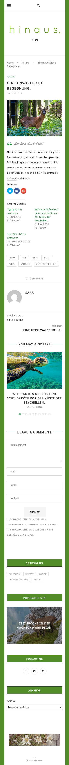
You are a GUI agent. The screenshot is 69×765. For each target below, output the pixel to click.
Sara (29, 292)
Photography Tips (18, 579)
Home (10, 63)
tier (35, 258)
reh (24, 258)
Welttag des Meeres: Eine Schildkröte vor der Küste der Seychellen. (34, 398)
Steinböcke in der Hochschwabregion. (35, 625)
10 (49, 414)
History (29, 574)
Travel (37, 579)
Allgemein (14, 574)
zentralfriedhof (46, 264)
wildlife (25, 264)
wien (12, 264)
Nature (25, 63)
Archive (11, 700)
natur (12, 258)
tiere (47, 258)
